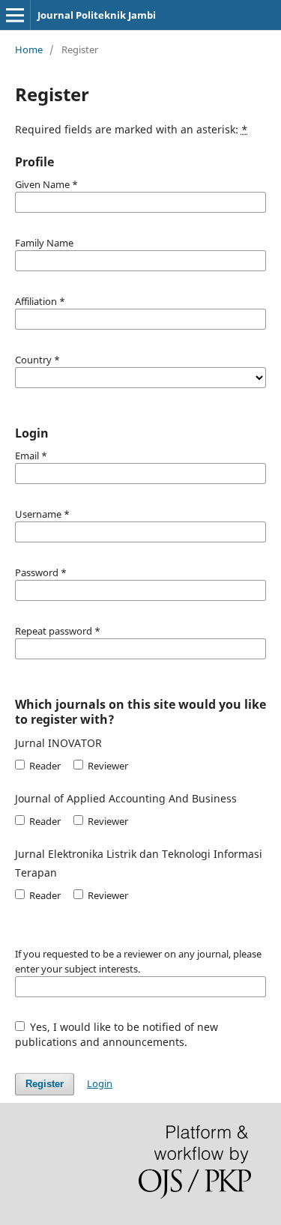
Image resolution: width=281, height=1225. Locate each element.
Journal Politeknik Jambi (96, 15)
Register (44, 1083)
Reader (44, 765)
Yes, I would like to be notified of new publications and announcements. (117, 1034)
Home (29, 49)
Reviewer (106, 765)
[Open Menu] (15, 15)
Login (99, 1083)
